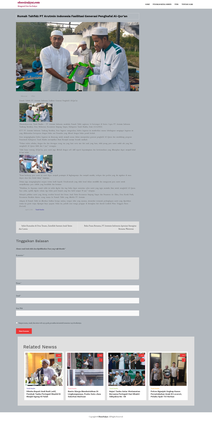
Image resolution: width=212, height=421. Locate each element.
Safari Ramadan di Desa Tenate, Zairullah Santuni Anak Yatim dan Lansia (45, 227)
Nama (18, 283)
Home (147, 4)
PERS (176, 4)
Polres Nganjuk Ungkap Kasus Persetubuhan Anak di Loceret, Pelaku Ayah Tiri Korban (166, 394)
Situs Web (19, 308)
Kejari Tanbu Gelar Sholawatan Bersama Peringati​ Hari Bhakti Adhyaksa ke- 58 (124, 394)
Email (18, 296)
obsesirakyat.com (29, 2)
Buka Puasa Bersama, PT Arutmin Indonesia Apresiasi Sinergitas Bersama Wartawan (110, 227)
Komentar (20, 255)
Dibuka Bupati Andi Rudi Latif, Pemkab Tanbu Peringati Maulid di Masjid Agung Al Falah (43, 394)
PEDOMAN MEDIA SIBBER (162, 4)
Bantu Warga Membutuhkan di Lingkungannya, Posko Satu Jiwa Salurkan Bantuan (84, 394)
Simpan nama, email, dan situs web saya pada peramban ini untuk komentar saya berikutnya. (50, 323)
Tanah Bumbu (39, 209)
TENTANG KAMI (187, 4)
